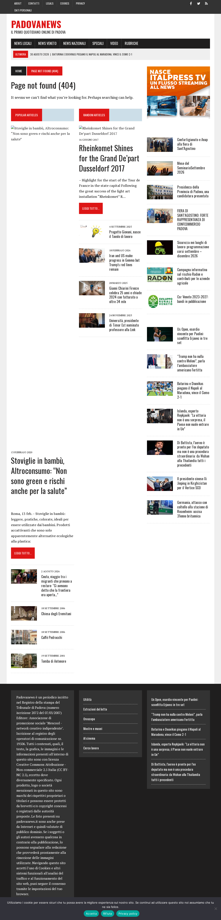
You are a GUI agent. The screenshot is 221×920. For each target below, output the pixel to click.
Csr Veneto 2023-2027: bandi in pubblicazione (192, 299)
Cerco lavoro (91, 747)
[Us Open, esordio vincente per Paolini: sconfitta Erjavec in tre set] (160, 338)
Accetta (91, 913)
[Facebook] (191, 3)
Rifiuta (107, 913)
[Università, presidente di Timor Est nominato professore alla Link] (92, 324)
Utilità (87, 699)
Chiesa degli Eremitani (56, 613)
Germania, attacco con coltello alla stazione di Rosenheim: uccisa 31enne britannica (192, 509)
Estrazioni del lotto (95, 709)
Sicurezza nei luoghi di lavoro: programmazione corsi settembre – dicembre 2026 (193, 249)
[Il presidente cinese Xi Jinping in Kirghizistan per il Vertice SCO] (160, 488)
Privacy (80, 3)
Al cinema (89, 738)
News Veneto (47, 43)
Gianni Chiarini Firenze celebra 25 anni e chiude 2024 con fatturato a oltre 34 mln (125, 295)
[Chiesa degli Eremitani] (24, 617)
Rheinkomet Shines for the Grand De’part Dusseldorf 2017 (109, 158)
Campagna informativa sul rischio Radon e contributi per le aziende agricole (193, 276)
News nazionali (74, 43)
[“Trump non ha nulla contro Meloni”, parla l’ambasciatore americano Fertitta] (160, 365)
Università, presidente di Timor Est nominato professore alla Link (124, 325)
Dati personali (23, 10)
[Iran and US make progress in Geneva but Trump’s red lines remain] (92, 260)
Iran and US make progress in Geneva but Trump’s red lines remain (124, 262)
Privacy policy (127, 913)
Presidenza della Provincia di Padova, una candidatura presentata (193, 191)
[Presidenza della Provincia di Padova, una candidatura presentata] (160, 196)
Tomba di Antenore (53, 661)
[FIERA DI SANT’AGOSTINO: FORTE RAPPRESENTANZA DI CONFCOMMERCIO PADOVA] (160, 220)
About (18, 3)
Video (114, 43)
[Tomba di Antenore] (24, 665)
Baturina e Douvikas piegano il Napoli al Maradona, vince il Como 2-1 (193, 390)
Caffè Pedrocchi (51, 637)
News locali (23, 43)
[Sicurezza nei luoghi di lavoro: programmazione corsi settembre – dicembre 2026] (160, 251)
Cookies (64, 3)
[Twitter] (198, 3)
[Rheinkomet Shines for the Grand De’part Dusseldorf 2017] (110, 133)
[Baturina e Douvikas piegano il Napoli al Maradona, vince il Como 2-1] (160, 393)
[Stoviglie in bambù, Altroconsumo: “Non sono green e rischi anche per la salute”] (42, 446)
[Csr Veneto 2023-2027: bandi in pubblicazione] (160, 306)
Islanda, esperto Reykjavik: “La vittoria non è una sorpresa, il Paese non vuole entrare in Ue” (193, 419)
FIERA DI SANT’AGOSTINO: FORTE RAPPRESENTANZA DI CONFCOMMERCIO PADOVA (192, 219)
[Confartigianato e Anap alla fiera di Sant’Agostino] (160, 148)
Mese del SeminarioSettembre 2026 (191, 168)
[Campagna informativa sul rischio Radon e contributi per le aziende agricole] (160, 279)
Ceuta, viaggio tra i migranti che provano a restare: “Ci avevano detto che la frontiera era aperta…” (56, 585)
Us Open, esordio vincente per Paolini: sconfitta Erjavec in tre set (192, 336)
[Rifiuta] (215, 908)
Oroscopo (89, 718)
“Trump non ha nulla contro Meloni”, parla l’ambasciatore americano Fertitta (191, 363)
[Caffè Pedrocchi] (24, 641)
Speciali (98, 43)
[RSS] (206, 3)
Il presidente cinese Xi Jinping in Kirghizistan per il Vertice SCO (192, 483)
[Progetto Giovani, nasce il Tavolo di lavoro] (92, 236)
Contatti (33, 3)
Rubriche (131, 43)
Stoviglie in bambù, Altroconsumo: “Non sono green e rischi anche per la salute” (39, 475)
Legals (50, 3)
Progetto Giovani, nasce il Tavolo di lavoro (124, 234)
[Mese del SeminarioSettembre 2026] (160, 172)
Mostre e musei (92, 728)
